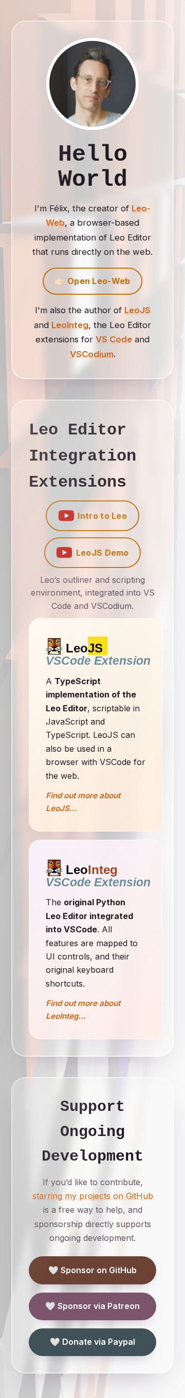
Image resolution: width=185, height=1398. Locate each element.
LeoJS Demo (102, 553)
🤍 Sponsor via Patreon (92, 1306)
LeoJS (137, 310)
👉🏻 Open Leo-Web (92, 281)
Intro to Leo (102, 516)
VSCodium (92, 354)
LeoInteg (69, 325)
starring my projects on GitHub (92, 1196)
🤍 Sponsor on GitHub (92, 1270)
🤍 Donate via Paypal (92, 1342)
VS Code (114, 339)
